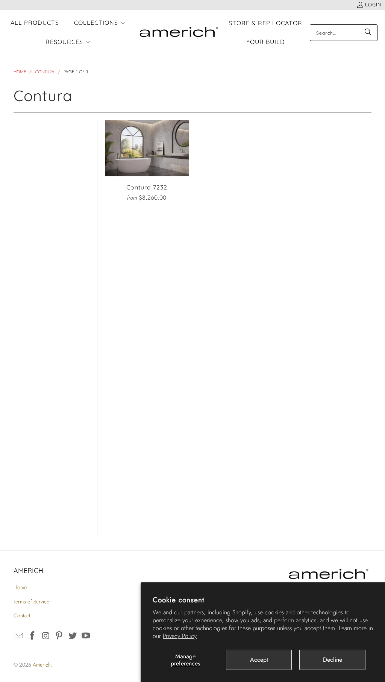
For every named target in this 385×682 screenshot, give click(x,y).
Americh (42, 664)
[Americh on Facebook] (32, 636)
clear (81, 144)
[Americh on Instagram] (46, 636)
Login (373, 5)
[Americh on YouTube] (86, 636)
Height (22, 358)
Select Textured (32, 446)
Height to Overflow (27, 500)
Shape (21, 262)
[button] (100, 23)
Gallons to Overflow (28, 469)
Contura (24, 162)
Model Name (32, 146)
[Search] (368, 32)
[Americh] (178, 33)
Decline (332, 659)
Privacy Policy (180, 636)
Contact (22, 615)
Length (22, 310)
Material (25, 286)
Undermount (33, 406)
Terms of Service (31, 601)
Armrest (25, 525)
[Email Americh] (19, 636)
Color (19, 238)
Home (20, 587)
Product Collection (28, 185)
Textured (26, 430)
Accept (259, 659)
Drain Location (36, 382)
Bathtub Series (37, 214)
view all (76, 124)
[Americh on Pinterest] (59, 636)
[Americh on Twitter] (72, 636)
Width (20, 334)
